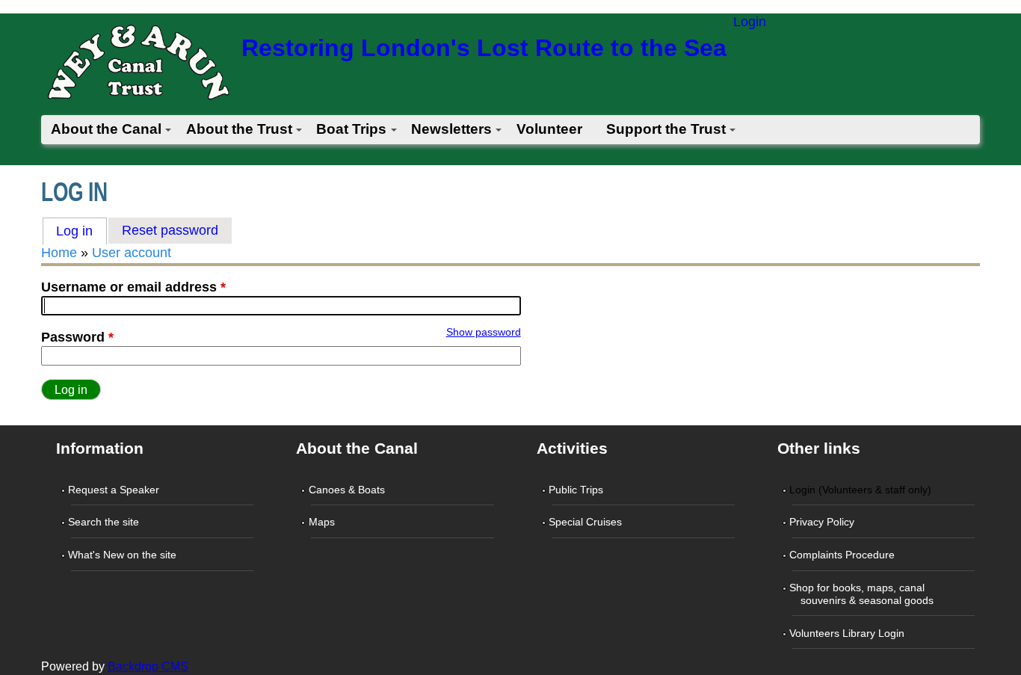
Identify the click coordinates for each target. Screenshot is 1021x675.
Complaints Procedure (843, 555)
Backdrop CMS (148, 666)
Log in (81, 231)
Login (749, 21)
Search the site (105, 522)
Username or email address (133, 287)
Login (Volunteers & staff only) (861, 490)
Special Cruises (587, 522)
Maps (322, 522)
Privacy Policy (823, 522)
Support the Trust (666, 129)
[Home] (137, 67)
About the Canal (106, 129)
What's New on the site (123, 555)
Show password (483, 332)
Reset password (170, 230)
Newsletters (451, 129)
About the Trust (239, 129)
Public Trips (577, 490)
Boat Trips (351, 129)
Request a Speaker (115, 490)
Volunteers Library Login (848, 633)
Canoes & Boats (347, 490)
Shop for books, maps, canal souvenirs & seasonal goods (863, 594)
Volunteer (549, 129)
